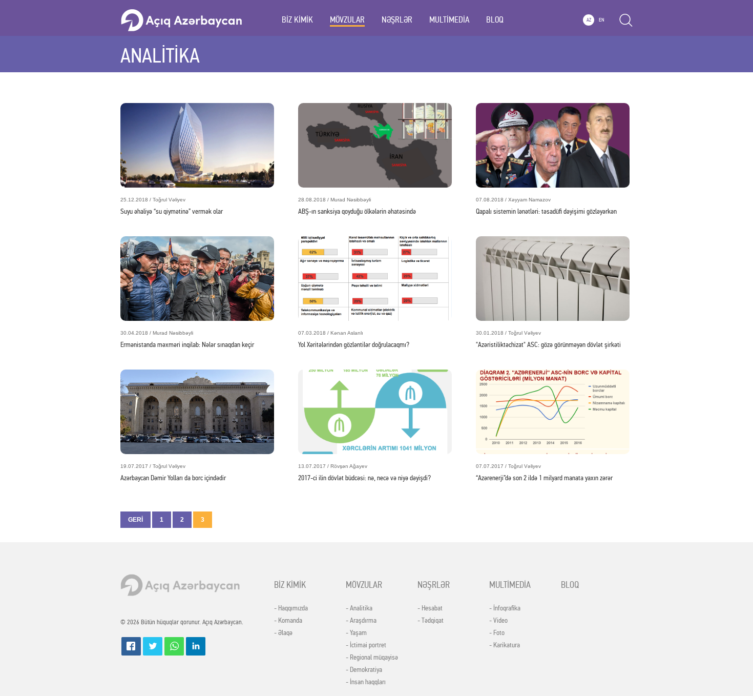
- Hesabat (430, 608)
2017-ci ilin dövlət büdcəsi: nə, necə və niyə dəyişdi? (364, 472)
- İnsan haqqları (366, 682)
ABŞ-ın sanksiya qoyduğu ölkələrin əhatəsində (357, 206)
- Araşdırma (361, 620)
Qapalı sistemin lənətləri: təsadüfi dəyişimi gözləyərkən (546, 206)
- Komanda (288, 620)
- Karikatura (504, 645)
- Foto (497, 633)
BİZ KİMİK (297, 19)
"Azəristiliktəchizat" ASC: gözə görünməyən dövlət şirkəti (548, 339)
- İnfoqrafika (504, 608)
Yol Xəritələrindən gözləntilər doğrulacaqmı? (353, 339)
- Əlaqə (283, 633)
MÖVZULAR (347, 19)
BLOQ (495, 19)
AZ (589, 20)
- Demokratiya (364, 669)
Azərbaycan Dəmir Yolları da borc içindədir (173, 472)
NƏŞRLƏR (397, 19)
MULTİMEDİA (449, 19)
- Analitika (359, 608)
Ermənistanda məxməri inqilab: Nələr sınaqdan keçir (187, 339)
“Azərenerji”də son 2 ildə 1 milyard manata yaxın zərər (544, 472)
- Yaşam (356, 633)
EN (601, 20)
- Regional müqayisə (372, 657)
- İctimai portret (366, 645)
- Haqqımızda (291, 608)
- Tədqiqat (430, 620)
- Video (498, 620)
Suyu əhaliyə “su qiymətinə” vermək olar (171, 206)
